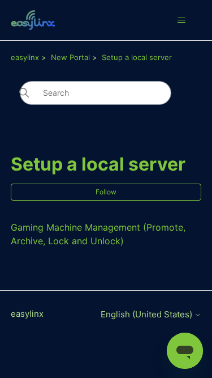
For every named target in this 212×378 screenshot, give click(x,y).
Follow (106, 192)
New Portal (70, 57)
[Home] (33, 20)
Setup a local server (137, 57)
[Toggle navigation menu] (181, 20)
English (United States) (147, 314)
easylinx (25, 57)
